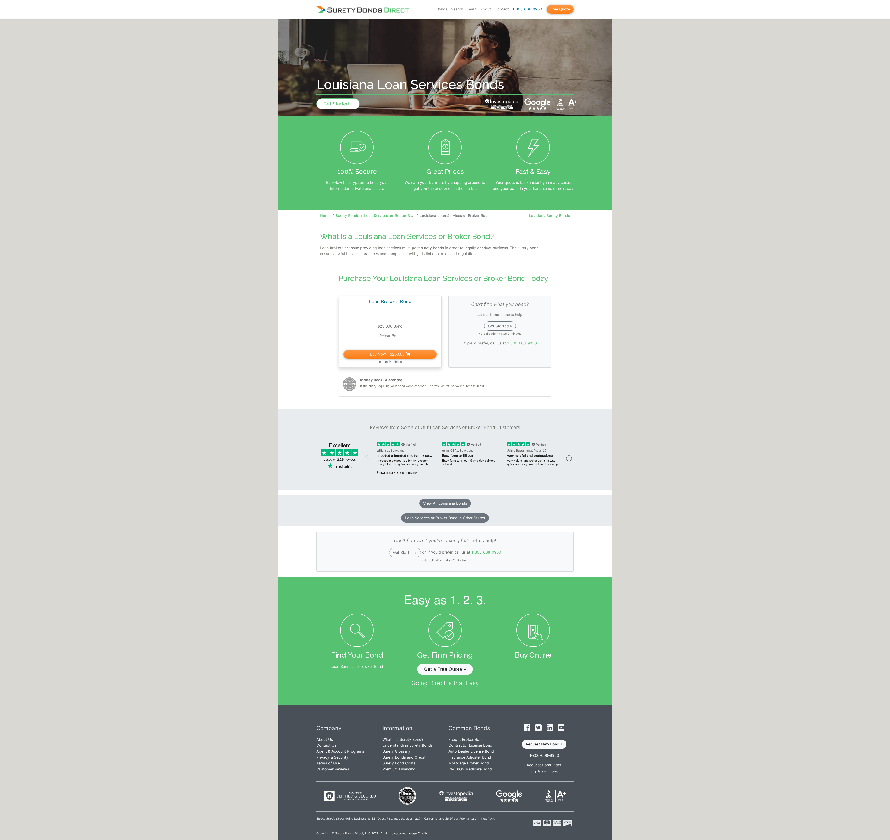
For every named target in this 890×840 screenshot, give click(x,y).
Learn (472, 9)
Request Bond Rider (544, 765)
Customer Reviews (332, 769)
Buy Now (387, 354)
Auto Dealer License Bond (471, 751)
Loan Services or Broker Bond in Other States (445, 517)
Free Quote (560, 9)
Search (457, 9)
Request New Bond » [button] (544, 744)
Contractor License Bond (470, 745)
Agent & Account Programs (340, 751)
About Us (324, 739)
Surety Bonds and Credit (404, 757)
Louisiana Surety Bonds (549, 215)
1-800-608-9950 (527, 9)
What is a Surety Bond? (402, 739)
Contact (502, 9)
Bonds (441, 9)
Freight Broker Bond (466, 739)
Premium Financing (399, 769)
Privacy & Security (332, 757)
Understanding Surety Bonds (407, 745)
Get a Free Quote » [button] (445, 669)
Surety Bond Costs (398, 763)
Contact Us (326, 745)
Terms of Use (328, 763)
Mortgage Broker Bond (468, 763)
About (485, 9)
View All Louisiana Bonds (445, 503)
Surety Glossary (396, 751)
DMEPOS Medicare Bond (470, 769)
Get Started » (338, 104)
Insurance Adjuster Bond (469, 757)
